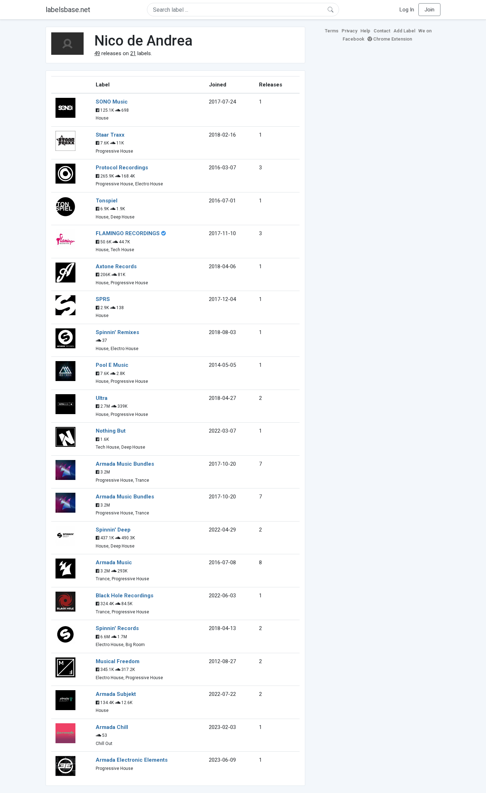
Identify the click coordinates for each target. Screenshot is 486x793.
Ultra (101, 398)
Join (429, 9)
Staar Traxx (110, 135)
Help (365, 30)
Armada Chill (112, 727)
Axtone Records (116, 266)
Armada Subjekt (116, 694)
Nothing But (111, 431)
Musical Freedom (117, 661)
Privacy (349, 30)
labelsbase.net (68, 9)
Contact (382, 30)
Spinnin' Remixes (117, 332)
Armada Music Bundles (125, 464)
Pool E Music (112, 365)
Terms (331, 30)
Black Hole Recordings (124, 595)
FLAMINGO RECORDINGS (128, 233)
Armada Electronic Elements (132, 760)
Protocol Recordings (122, 167)
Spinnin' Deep (113, 530)
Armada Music (114, 562)
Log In (407, 9)
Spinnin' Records (117, 628)
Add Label (404, 30)
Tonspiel (106, 200)
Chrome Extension (392, 39)
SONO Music (112, 102)
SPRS (103, 299)
